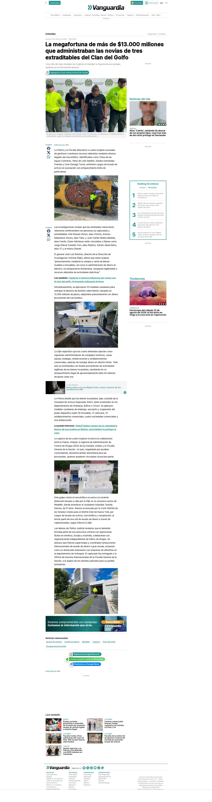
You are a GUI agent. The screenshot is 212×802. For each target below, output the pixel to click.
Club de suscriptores (54, 781)
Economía (120, 15)
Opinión (130, 15)
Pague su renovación (54, 779)
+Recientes (152, 188)
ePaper (49, 776)
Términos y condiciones (150, 787)
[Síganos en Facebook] (84, 767)
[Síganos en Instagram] (91, 767)
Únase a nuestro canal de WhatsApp (86, 659)
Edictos (86, 783)
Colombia (95, 15)
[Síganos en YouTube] (95, 767)
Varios (86, 781)
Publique (87, 785)
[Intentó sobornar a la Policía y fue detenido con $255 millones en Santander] (53, 750)
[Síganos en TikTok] (98, 767)
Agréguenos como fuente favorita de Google (69, 73)
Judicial (88, 15)
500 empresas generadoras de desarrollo (105, 776)
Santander (67, 15)
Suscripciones (51, 774)
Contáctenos (51, 787)
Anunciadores (51, 783)
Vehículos (87, 776)
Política (110, 15)
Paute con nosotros (53, 785)
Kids (153, 15)
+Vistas (142, 188)
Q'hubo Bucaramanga (104, 782)
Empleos (87, 779)
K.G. (67, 145)
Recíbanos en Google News (86, 664)
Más (158, 15)
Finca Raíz (88, 774)
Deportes (78, 15)
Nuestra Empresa (53, 789)
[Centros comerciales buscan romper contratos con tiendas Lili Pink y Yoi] (95, 724)
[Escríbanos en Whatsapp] (102, 767)
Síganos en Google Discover (87, 654)
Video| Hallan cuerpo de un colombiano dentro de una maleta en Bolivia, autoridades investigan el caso (85, 429)
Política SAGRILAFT (144, 789)
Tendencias (134, 308)
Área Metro (55, 15)
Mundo (103, 15)
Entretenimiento (142, 15)
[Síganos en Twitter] (87, 767)
